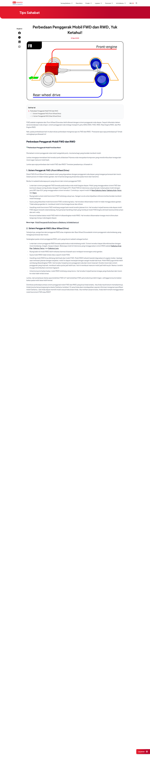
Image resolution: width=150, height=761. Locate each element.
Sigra (34, 193)
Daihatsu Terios (38, 248)
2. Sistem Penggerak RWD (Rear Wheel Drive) (46, 116)
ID (133, 3)
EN (130, 3)
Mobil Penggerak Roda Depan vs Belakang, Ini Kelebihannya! (57, 222)
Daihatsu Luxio (53, 248)
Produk (88, 3)
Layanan (97, 3)
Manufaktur (79, 3)
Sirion (119, 190)
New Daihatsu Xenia (99, 190)
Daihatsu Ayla (111, 190)
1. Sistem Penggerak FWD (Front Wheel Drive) (46, 113)
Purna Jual (108, 3)
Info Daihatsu (120, 3)
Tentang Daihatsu (65, 3)
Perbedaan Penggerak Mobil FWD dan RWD (44, 111)
